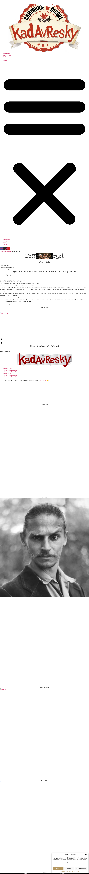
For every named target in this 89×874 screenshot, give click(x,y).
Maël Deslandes (44, 687)
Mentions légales (7, 368)
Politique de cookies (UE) (9, 371)
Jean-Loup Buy (44, 780)
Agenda (5, 58)
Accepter (58, 868)
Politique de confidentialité (74, 871)
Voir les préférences (81, 868)
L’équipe (5, 57)
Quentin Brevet (44, 404)
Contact (5, 60)
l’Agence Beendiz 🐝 (43, 380)
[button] (86, 854)
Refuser (69, 868)
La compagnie (6, 53)
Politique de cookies (64, 871)
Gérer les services (57, 864)
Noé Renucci (44, 497)
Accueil (2, 251)
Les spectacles (7, 55)
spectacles (8, 251)
